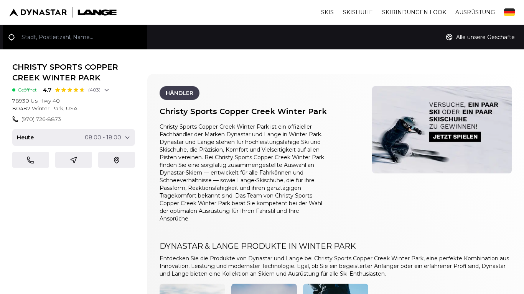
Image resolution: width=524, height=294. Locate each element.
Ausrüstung (475, 12)
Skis (327, 12)
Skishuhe (358, 12)
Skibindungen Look (414, 12)
